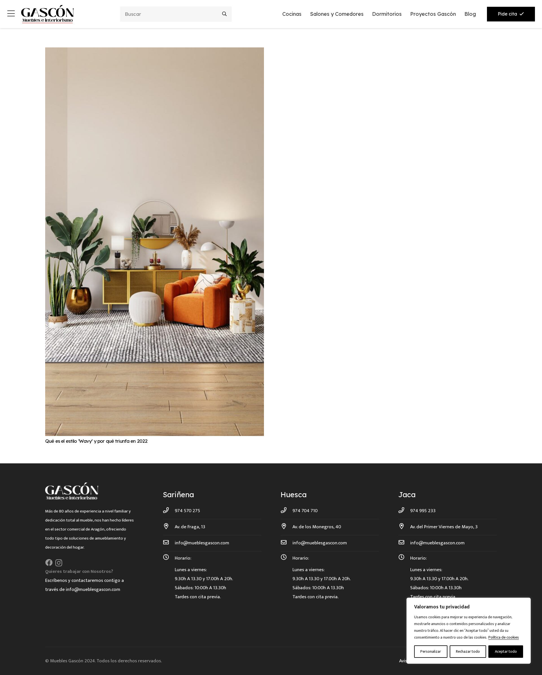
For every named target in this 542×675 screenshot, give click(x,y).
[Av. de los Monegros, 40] (286, 526)
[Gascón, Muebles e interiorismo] (47, 14)
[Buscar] (224, 14)
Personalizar (430, 651)
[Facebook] (49, 562)
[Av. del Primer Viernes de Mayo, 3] (404, 526)
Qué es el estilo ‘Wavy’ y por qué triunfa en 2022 (96, 441)
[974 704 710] (286, 510)
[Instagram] (58, 563)
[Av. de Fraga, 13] (169, 526)
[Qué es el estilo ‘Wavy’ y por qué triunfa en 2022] (154, 52)
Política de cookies (503, 637)
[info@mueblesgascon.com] (169, 542)
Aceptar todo (506, 651)
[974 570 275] (169, 510)
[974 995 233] (404, 510)
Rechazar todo (468, 651)
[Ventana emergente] (11, 14)
